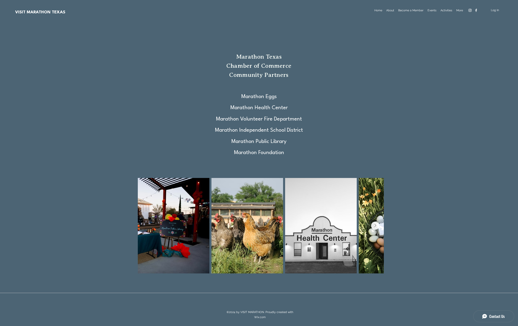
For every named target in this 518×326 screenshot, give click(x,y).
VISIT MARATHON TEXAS (40, 12)
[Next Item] (375, 226)
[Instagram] (470, 10)
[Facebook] (476, 10)
